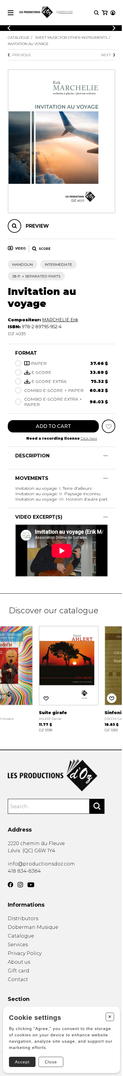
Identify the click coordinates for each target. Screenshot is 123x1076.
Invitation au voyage (28, 43)
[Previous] (8, 28)
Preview (37, 226)
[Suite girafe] (69, 678)
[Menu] (10, 13)
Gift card (18, 971)
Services (18, 944)
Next (106, 55)
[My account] (112, 13)
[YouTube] (30, 885)
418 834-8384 (24, 871)
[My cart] (104, 13)
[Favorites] (108, 426)
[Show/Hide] (105, 455)
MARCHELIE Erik (60, 320)
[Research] (96, 13)
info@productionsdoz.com (41, 864)
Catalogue (19, 37)
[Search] (97, 806)
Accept (22, 1061)
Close (51, 1061)
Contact (18, 979)
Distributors (23, 918)
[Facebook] (10, 884)
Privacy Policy (24, 953)
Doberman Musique (33, 927)
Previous (21, 55)
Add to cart (53, 426)
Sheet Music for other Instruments (71, 37)
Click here (89, 438)
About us (19, 962)
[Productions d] (62, 775)
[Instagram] (20, 884)
